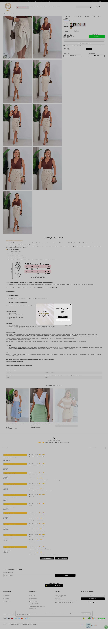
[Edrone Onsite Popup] (54, 314)
